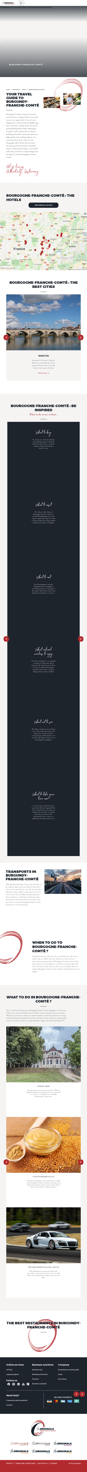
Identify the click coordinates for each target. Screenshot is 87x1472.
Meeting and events (40, 1374)
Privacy (9, 1463)
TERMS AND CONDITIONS (25, 1463)
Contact (9, 1405)
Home (8, 89)
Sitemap (53, 1463)
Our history (62, 1379)
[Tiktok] (28, 1384)
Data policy (43, 1463)
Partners (35, 1379)
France (24, 89)
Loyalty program (12, 1374)
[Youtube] (23, 1385)
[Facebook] (8, 1385)
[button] (3, 41)
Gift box (9, 1370)
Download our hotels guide (68, 1370)
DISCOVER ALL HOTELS (43, 205)
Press (60, 1374)
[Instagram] (13, 1385)
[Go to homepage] (8, 2)
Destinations (16, 89)
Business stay (37, 1370)
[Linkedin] (18, 1385)
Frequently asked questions (16, 1400)
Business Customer (39, 1384)
